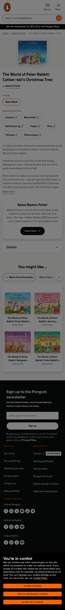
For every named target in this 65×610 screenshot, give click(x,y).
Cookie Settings (32, 586)
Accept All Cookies (32, 602)
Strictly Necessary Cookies (32, 594)
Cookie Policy (40, 578)
